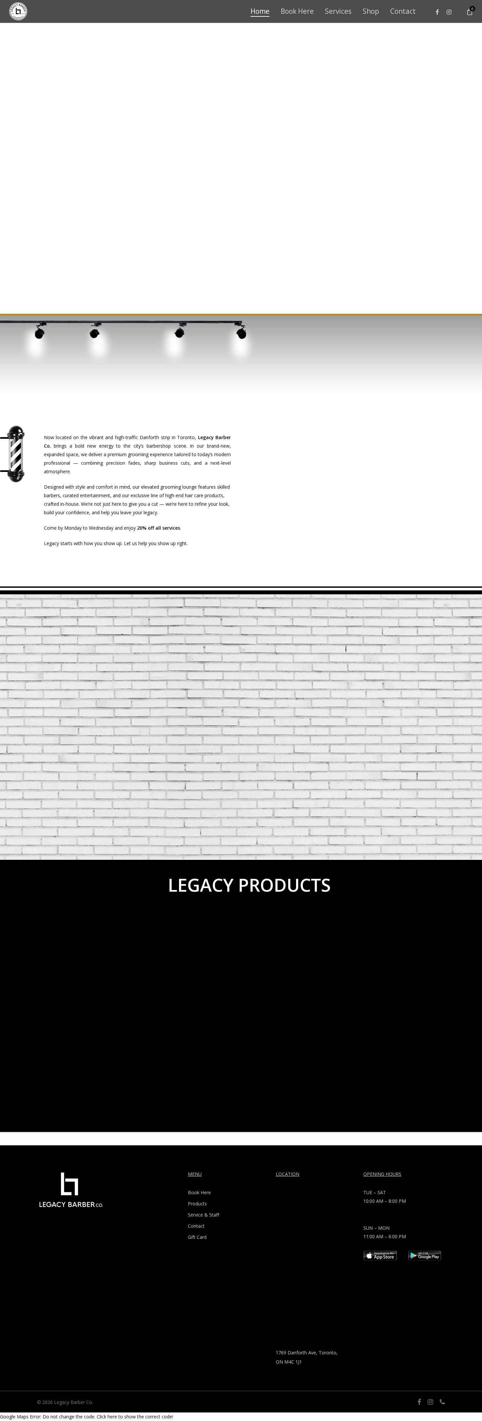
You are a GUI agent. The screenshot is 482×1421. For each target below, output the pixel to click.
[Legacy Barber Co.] (18, 11)
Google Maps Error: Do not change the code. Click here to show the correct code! (86, 1416)
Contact (196, 1226)
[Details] (425, 1259)
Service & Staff (203, 1215)
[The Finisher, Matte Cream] (193, 967)
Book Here (199, 1192)
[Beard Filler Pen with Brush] (77, 967)
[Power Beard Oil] (424, 967)
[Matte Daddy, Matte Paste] (308, 967)
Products (197, 1203)
